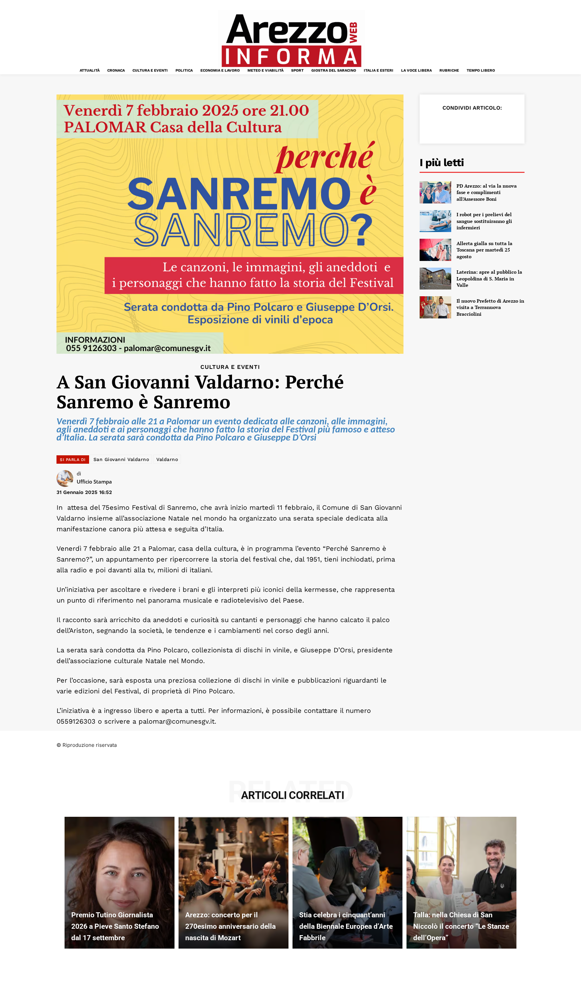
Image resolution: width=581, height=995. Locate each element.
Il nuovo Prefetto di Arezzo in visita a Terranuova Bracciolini (490, 307)
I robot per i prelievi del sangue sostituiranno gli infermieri (484, 221)
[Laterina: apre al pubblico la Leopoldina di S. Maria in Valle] (435, 279)
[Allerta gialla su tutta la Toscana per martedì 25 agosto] (435, 250)
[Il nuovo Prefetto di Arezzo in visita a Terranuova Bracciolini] (435, 307)
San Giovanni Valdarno (121, 459)
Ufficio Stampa (94, 481)
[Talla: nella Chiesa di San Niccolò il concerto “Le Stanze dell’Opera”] (461, 883)
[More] (512, 124)
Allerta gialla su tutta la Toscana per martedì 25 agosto (484, 250)
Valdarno (167, 459)
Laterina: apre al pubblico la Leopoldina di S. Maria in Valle (489, 278)
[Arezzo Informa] (291, 40)
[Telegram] (496, 124)
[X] (450, 124)
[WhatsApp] (481, 124)
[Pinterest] (465, 124)
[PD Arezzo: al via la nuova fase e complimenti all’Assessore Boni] (435, 192)
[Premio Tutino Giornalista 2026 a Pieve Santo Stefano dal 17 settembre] (120, 883)
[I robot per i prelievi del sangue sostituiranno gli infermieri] (435, 221)
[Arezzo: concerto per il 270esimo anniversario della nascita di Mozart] (233, 883)
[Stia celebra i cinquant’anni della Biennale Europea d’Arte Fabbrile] (347, 883)
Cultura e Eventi (230, 367)
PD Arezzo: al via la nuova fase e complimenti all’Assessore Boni (487, 192)
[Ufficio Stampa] (66, 478)
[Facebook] (434, 124)
